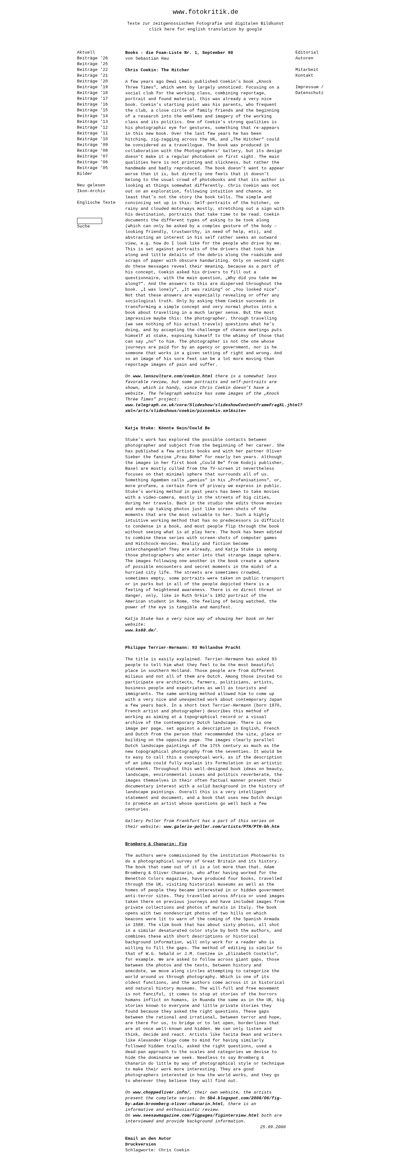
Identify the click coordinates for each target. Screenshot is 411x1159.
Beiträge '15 (92, 110)
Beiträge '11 (92, 133)
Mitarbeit (307, 69)
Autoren (304, 58)
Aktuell (86, 52)
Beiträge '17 (92, 98)
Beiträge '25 (92, 64)
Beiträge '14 (92, 116)
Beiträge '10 (92, 139)
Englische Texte (96, 202)
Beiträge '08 (92, 150)
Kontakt (304, 75)
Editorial (307, 52)
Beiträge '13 (92, 121)
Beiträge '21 (92, 75)
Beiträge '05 (92, 168)
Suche (83, 226)
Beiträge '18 (92, 92)
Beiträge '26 (92, 58)
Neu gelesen (91, 185)
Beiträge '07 (92, 156)
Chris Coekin (174, 1150)
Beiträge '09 (92, 144)
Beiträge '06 (92, 162)
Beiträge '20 (92, 81)
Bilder (84, 173)
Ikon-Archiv (91, 191)
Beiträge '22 (92, 69)
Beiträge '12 (92, 127)
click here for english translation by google (205, 29)
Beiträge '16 (92, 104)
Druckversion (140, 1144)
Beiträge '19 (92, 87)
